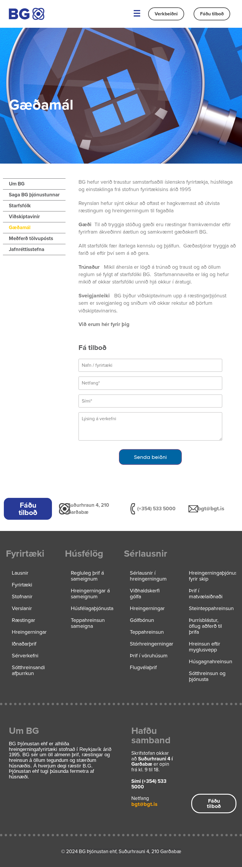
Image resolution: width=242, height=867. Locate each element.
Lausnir (20, 573)
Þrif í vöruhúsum (149, 655)
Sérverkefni (25, 655)
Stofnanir (22, 596)
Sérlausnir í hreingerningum (148, 576)
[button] (137, 13)
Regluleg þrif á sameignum (87, 576)
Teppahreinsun (147, 632)
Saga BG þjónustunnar (34, 194)
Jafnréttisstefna (26, 249)
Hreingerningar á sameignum (90, 593)
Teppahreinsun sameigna (88, 623)
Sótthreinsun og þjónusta (207, 676)
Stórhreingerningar (151, 644)
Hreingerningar (29, 632)
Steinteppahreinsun (211, 608)
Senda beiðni (150, 457)
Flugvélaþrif (143, 667)
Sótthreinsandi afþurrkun (28, 670)
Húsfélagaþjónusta (92, 608)
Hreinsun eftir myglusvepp (204, 646)
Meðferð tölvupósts (31, 238)
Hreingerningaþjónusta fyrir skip (212, 576)
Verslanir (22, 608)
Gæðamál (19, 227)
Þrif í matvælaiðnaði (206, 593)
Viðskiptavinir (24, 216)
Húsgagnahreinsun (210, 661)
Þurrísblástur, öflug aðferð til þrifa (205, 626)
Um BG (16, 184)
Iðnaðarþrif (24, 644)
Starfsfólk (20, 205)
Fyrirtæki (22, 585)
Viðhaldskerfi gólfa (145, 593)
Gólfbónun (142, 620)
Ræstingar (23, 620)
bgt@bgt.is (211, 508)
